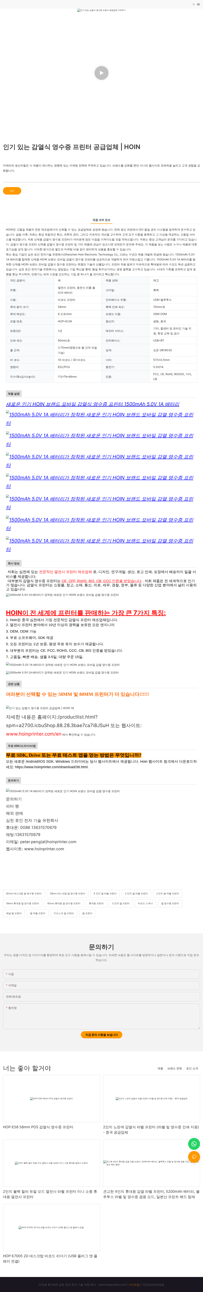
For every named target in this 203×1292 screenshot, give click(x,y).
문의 (12, 191)
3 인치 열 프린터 (121, 903)
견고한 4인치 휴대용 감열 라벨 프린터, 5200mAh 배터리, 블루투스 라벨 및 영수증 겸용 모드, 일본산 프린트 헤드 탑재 (151, 1194)
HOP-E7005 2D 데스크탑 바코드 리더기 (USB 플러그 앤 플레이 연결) (50, 1258)
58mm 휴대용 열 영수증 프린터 (22, 903)
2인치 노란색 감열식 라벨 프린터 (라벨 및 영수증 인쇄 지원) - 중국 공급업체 (151, 1129)
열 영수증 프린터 (170, 903)
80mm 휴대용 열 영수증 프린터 (63, 903)
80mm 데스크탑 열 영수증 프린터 (24, 893)
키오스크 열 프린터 (64, 913)
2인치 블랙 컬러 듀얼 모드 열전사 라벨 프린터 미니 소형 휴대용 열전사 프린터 (50, 1194)
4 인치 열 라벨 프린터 (105, 893)
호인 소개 (192, 1068)
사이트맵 (134, 1284)
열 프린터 (87, 913)
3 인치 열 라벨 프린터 (136, 893)
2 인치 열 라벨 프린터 (167, 893)
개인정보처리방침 (153, 1284)
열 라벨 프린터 (37, 913)
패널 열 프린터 (14, 913)
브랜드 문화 (174, 1068)
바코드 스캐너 (145, 903)
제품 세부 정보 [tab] (101, 219)
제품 (160, 1068)
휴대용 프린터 (96, 903)
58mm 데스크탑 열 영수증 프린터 (67, 893)
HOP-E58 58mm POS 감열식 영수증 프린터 (38, 1127)
